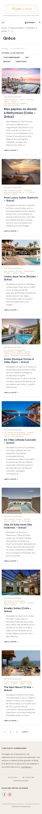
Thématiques (22, 61)
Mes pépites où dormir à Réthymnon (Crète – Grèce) (20, 113)
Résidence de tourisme (21, 355)
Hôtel (13, 101)
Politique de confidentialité (21, 806)
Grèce (6, 101)
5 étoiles (28, 190)
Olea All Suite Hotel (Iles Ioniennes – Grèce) (18, 526)
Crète (22, 100)
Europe (30, 100)
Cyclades (30, 192)
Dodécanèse (29, 271)
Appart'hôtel (10, 352)
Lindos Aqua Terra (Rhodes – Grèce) (21, 278)
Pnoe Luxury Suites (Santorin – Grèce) (21, 199)
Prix (27, 57)
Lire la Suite (10, 150)
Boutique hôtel (11, 100)
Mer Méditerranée (12, 105)
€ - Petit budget (11, 682)
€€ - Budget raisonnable (14, 350)
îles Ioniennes (17, 436)
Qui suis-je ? (13, 777)
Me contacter (28, 777)
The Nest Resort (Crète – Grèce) (19, 689)
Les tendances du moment (15, 103)
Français (31, 22)
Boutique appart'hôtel (14, 192)
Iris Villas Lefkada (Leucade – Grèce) (20, 441)
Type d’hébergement (12, 57)
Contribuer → (27, 767)
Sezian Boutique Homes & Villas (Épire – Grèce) (19, 361)
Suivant (25, 732)
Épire (20, 352)
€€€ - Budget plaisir (13, 190)
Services (7, 61)
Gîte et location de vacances (17, 354)
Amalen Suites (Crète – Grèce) (17, 610)
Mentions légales (21, 781)
